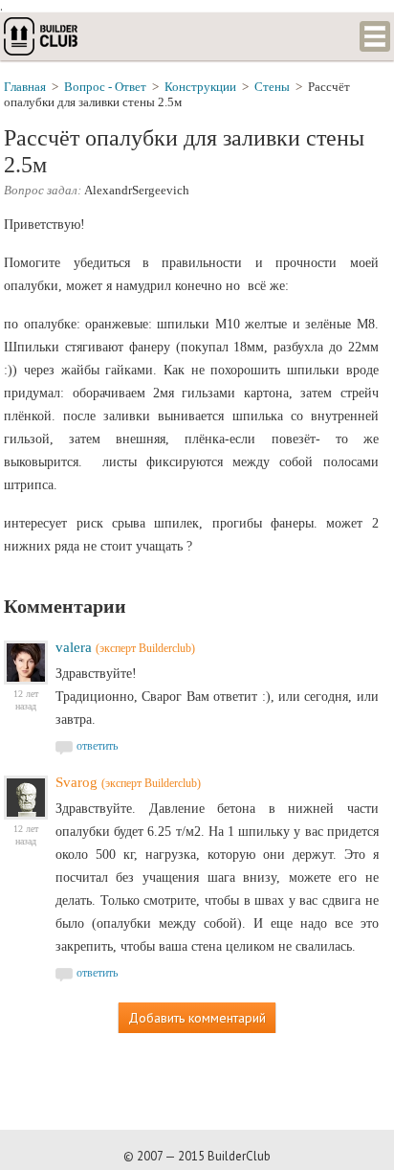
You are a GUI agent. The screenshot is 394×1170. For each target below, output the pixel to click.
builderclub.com (42, 36)
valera (73, 647)
